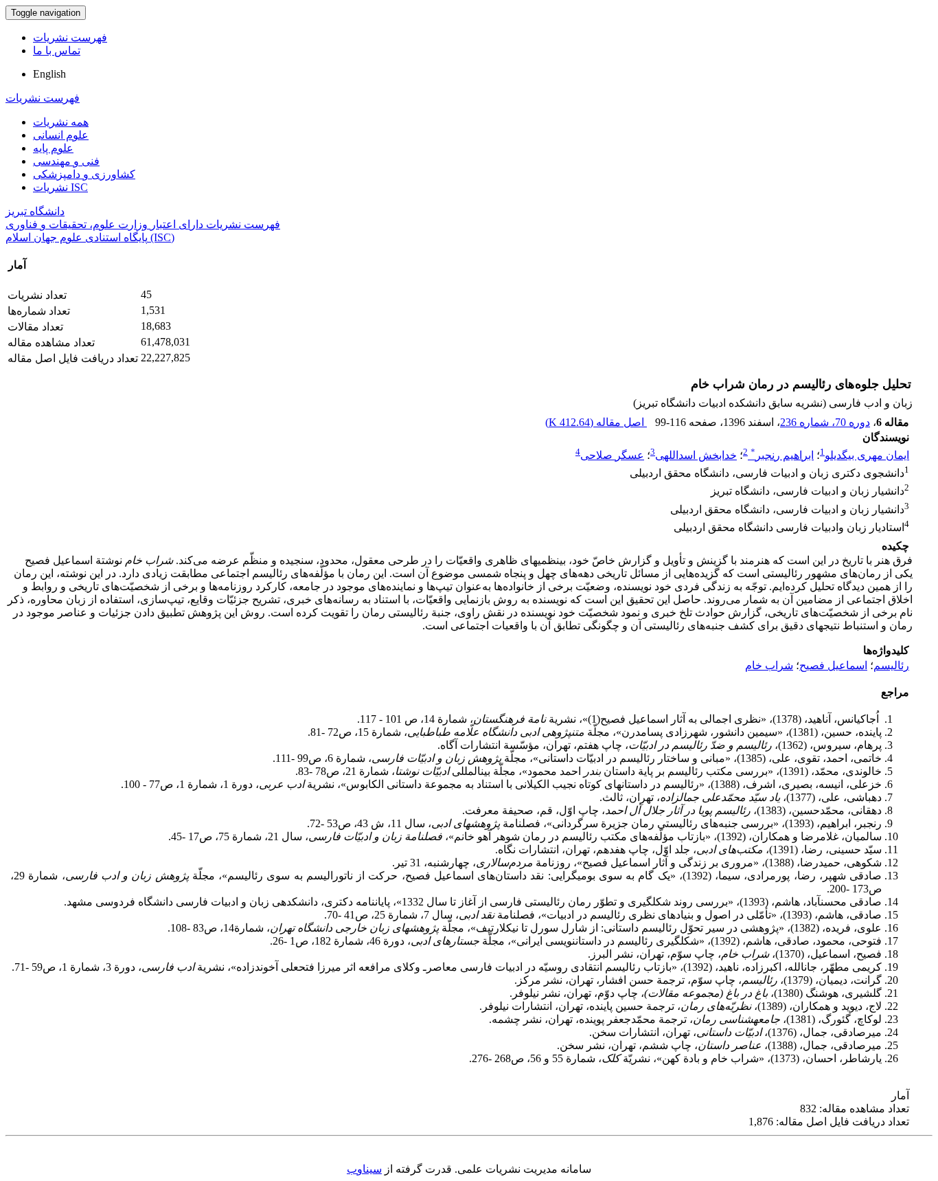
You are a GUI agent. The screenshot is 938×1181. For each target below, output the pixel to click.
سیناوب (364, 1169)
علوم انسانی (61, 135)
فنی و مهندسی (66, 161)
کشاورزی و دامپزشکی (84, 174)
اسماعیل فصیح (833, 665)
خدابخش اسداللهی (696, 455)
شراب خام (769, 665)
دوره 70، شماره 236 (825, 422)
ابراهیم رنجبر (782, 455)
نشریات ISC (60, 187)
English (49, 74)
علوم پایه (53, 148)
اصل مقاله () (596, 422)
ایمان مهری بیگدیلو (867, 455)
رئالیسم (891, 665)
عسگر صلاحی (612, 455)
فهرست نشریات (70, 37)
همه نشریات (61, 122)
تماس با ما (56, 50)
